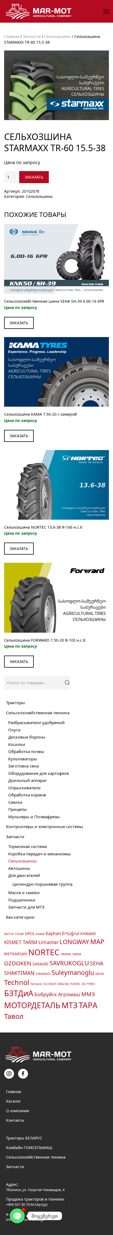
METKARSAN (15, 953)
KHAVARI (88, 933)
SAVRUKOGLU (69, 963)
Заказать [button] (19, 322)
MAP (97, 941)
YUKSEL (75, 984)
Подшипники (21, 900)
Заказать (34, 177)
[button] (106, 11)
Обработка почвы (26, 751)
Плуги (14, 730)
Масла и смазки (24, 892)
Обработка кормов (27, 794)
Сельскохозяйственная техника (37, 712)
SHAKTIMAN (19, 973)
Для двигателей (24, 875)
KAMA (40, 934)
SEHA (96, 963)
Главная (11, 36)
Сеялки (15, 802)
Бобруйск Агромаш (57, 994)
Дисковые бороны (26, 737)
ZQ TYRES (88, 984)
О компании (17, 1110)
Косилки (16, 744)
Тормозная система (27, 846)
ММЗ (88, 994)
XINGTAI (63, 984)
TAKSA (99, 974)
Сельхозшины (57, 36)
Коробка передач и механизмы (39, 853)
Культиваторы (22, 758)
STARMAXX (43, 974)
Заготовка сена (23, 766)
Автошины (19, 868)
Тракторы (15, 702)
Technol (16, 982)
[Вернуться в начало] (39, 11)
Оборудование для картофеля (38, 773)
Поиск (67, 682)
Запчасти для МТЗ (26, 907)
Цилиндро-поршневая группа (42, 884)
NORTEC (44, 952)
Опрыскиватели (24, 787)
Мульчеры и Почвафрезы (34, 816)
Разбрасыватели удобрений (36, 722)
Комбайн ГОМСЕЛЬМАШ (29, 1147)
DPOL (30, 933)
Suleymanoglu (73, 972)
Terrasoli (36, 984)
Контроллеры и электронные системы (44, 826)
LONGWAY (74, 942)
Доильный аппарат (27, 780)
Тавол (14, 1016)
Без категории (20, 917)
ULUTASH (49, 984)
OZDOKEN (17, 963)
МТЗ (69, 1005)
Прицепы (17, 809)
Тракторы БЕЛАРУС (24, 1138)
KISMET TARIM (20, 942)
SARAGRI (40, 963)
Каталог (13, 1101)
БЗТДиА (18, 993)
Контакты (15, 1120)
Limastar (48, 942)
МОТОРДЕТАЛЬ (32, 1005)
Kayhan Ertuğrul (62, 933)
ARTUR (9, 934)
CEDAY (19, 934)
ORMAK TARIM (71, 954)
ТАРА (88, 1005)
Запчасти (32, 36)
